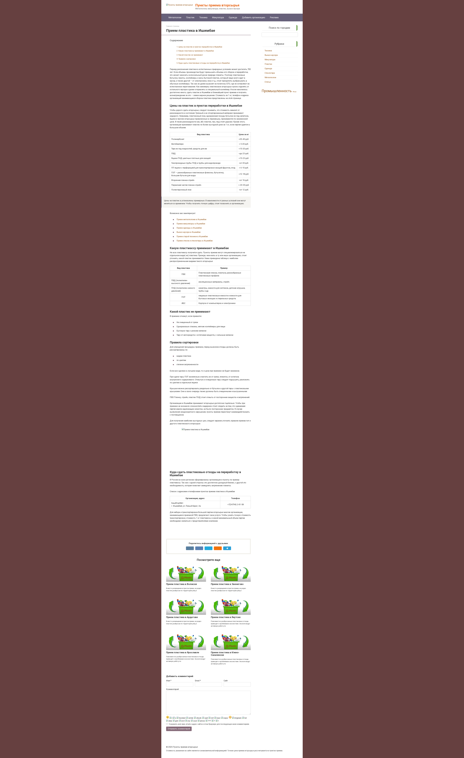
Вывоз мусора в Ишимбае (189, 232)
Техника (203, 17)
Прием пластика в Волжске (181, 584)
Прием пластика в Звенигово (227, 584)
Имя (168, 681)
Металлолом (175, 17)
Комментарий (172, 689)
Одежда (233, 17)
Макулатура (218, 17)
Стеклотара (270, 73)
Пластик (190, 17)
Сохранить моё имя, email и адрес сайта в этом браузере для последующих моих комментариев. (209, 724)
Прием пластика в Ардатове (182, 617)
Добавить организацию (253, 17)
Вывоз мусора (271, 55)
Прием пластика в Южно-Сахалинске (225, 653)
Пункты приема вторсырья (217, 5)
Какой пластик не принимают (190, 55)
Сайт (226, 681)
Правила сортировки (187, 59)
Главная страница (172, 26)
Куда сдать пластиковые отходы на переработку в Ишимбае (204, 63)
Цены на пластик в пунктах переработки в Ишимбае (200, 47)
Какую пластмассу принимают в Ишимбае (196, 51)
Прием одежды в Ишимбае (189, 228)
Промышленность (277, 91)
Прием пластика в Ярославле (182, 652)
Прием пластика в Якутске (226, 617)
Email (198, 681)
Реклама (274, 17)
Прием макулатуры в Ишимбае (191, 224)
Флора (294, 91)
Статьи (268, 82)
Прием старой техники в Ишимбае (192, 236)
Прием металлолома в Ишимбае (191, 219)
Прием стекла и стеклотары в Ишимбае (195, 241)
